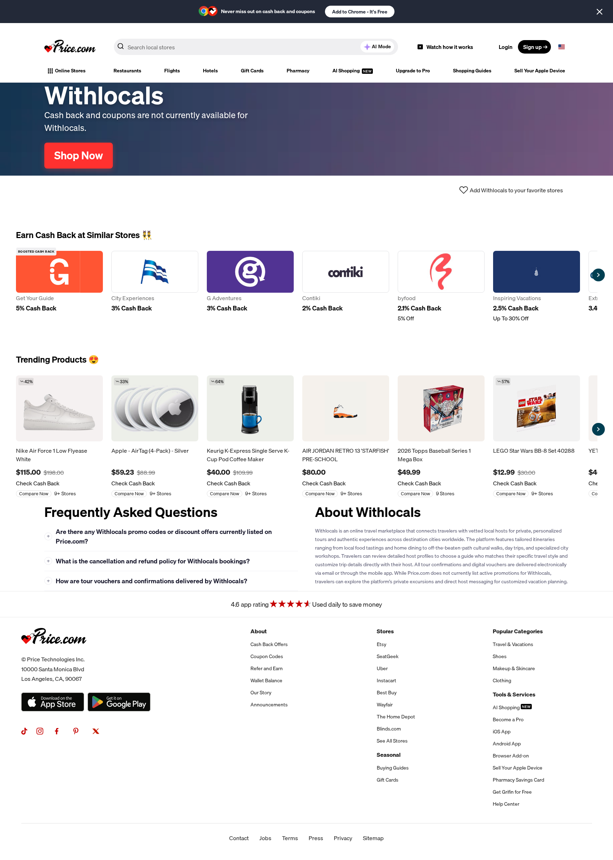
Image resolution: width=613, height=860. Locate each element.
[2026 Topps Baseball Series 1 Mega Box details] (441, 408)
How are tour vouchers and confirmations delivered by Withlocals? (147, 581)
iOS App (501, 731)
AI (381, 46)
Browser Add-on (511, 756)
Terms (290, 838)
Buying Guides (393, 768)
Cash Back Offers (269, 644)
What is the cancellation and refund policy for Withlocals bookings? (148, 561)
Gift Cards (252, 71)
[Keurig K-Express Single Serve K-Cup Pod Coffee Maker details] (250, 408)
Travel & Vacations (513, 644)
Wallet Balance (266, 680)
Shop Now (78, 155)
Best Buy (387, 692)
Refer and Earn (266, 668)
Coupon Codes (266, 656)
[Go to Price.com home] (69, 47)
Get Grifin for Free (512, 792)
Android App (507, 744)
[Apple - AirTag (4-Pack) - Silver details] (154, 408)
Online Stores (70, 71)
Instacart (386, 680)
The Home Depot (396, 717)
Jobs (265, 838)
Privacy (343, 838)
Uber (382, 668)
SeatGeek (387, 656)
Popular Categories (518, 631)
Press (316, 838)
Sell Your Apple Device (539, 71)
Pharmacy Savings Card (518, 780)
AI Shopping (346, 71)
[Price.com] (53, 652)
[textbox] (561, 47)
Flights (172, 71)
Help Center (506, 804)
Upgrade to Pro (413, 71)
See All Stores (392, 741)
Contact (239, 838)
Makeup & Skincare (514, 668)
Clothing (502, 680)
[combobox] (256, 46)
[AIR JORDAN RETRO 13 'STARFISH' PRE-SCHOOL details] (345, 408)
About (258, 631)
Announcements (269, 705)
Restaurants (127, 71)
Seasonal (389, 754)
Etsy (381, 644)
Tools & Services (514, 694)
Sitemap (373, 838)
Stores (385, 631)
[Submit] (120, 48)
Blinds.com (389, 729)
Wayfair (385, 705)
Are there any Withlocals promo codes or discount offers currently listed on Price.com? (159, 536)
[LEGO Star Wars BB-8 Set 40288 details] (536, 408)
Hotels (210, 71)
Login (506, 47)
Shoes (500, 656)
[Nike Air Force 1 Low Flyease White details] (59, 408)
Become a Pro (508, 719)
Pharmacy (298, 71)
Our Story (260, 692)
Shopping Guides (472, 71)
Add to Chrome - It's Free (359, 12)
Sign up (532, 47)
